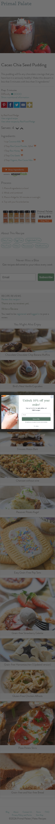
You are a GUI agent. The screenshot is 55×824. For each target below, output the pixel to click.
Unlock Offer (36, 419)
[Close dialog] (52, 397)
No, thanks (36, 426)
